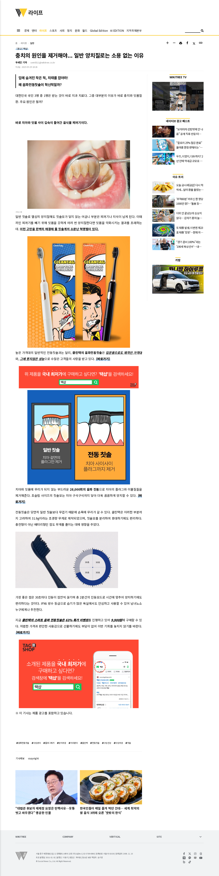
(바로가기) (103, 358)
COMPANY (67, 836)
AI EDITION (117, 30)
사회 (62, 30)
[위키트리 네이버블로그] (195, 858)
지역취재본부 (133, 30)
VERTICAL (115, 836)
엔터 (34, 30)
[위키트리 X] (190, 854)
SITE (159, 836)
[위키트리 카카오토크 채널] (190, 858)
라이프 (43, 30)
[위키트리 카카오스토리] (184, 858)
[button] (167, 43)
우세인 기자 (21, 62)
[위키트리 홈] (21, 16)
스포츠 (53, 30)
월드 (84, 30)
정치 (69, 30)
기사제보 (20, 758)
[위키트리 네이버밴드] (184, 862)
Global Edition (99, 30)
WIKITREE (20, 836)
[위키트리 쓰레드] (201, 854)
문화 (77, 30)
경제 (26, 30)
